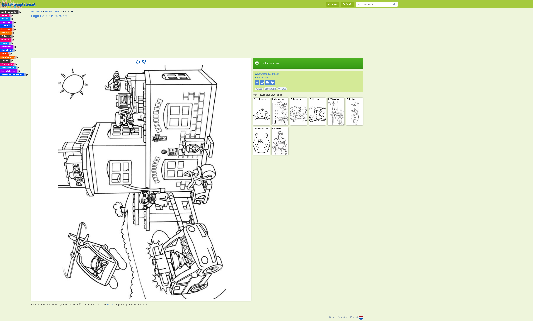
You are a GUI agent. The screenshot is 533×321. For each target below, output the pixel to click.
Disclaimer (343, 317)
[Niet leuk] (144, 62)
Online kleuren (264, 77)
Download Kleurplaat (268, 74)
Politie (56, 11)
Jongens (48, 11)
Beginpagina (36, 11)
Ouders (332, 317)
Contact (354, 317)
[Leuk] (138, 62)
